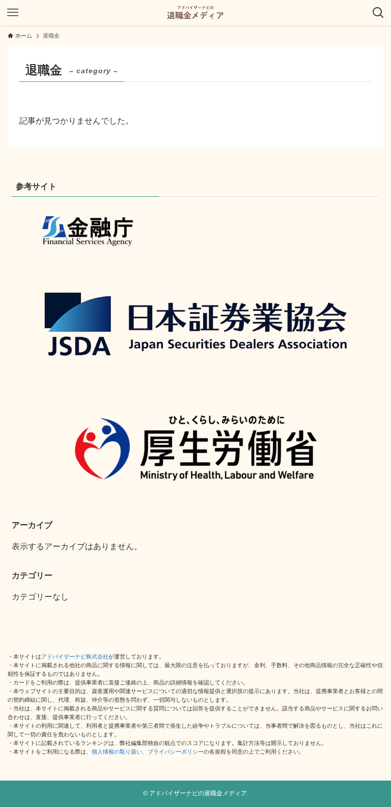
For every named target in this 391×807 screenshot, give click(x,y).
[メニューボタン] (12, 12)
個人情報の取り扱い (117, 752)
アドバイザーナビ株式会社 (74, 656)
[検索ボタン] (378, 12)
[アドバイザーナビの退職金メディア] (195, 12)
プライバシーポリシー (176, 752)
